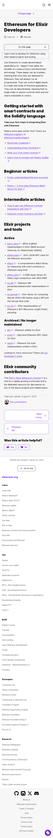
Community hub (8, 685)
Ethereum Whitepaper (11, 745)
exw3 (11, 335)
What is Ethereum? (10, 495)
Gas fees (6, 520)
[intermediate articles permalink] (3, 199)
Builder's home (8, 625)
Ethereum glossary (10, 545)
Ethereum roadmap (10, 749)
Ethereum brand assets (26, 804)
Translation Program (10, 705)
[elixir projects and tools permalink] (3, 227)
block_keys (13, 243)
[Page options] (17, 37)
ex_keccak (13, 294)
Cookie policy (26, 826)
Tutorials (5, 630)
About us (26, 800)
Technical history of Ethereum (14, 759)
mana (11, 343)
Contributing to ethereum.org (14, 700)
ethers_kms (14, 275)
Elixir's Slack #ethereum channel (26, 378)
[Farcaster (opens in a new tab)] (23, 793)
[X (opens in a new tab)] (30, 793)
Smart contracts (8, 515)
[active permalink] (3, 238)
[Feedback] (48, 833)
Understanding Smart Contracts (24, 148)
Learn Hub (6, 490)
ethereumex (14, 255)
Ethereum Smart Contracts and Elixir (26, 214)
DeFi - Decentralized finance (14, 590)
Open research (8, 764)
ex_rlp (11, 306)
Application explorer (10, 575)
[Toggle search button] (44, 5)
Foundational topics (10, 655)
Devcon (6, 729)
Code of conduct (26, 808)
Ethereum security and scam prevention (19, 530)
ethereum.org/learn (13, 134)
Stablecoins (7, 580)
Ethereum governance (11, 774)
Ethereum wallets (9, 505)
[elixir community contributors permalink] (3, 369)
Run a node (7, 525)
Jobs (26, 813)
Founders (6, 670)
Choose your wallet (10, 565)
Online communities (10, 690)
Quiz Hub (6, 535)
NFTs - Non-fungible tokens (14, 585)
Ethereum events (9, 695)
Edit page (26, 37)
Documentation (8, 635)
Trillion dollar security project (14, 784)
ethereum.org (10, 477)
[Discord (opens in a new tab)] (36, 793)
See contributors (18, 402)
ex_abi (11, 283)
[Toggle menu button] (49, 5)
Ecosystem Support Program (15, 725)
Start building (7, 640)
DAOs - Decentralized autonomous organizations (22, 595)
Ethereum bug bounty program (15, 710)
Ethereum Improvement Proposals (16, 769)
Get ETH (5, 570)
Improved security (9, 755)
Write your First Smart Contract (23, 152)
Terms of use (26, 822)
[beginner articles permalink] (3, 171)
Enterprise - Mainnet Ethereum (16, 665)
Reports (5, 779)
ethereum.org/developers (16, 137)
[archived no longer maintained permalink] (3, 322)
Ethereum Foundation (11, 715)
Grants (4, 650)
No (25, 447)
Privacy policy (27, 817)
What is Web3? (8, 510)
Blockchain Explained (18, 143)
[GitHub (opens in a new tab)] (16, 793)
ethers (11, 263)
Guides (5, 560)
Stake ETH (6, 605)
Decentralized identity (11, 600)
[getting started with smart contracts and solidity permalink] (3, 111)
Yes (12, 447)
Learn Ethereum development (14, 645)
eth (10, 330)
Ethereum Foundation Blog (14, 719)
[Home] (3, 5)
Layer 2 (5, 610)
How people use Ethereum (13, 540)
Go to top (28, 468)
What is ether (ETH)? (11, 500)
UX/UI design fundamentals (13, 660)
